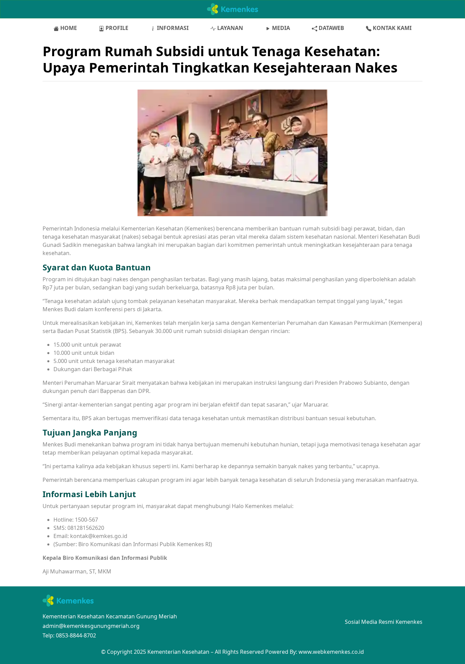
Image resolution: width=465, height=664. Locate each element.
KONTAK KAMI (391, 28)
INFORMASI (172, 28)
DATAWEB (330, 28)
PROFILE (116, 28)
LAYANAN (229, 28)
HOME (68, 28)
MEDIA (280, 28)
